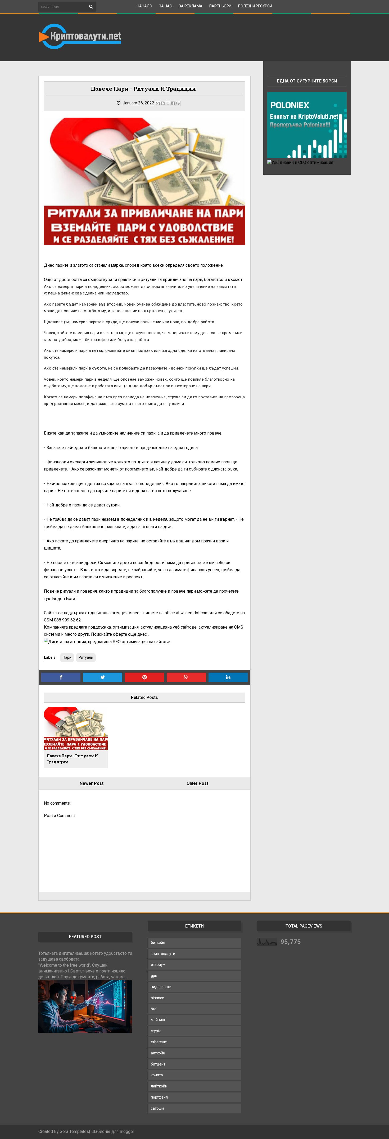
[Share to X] (167, 103)
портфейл (159, 1097)
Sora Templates (74, 1131)
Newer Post (91, 783)
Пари (67, 657)
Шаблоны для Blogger (112, 1131)
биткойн (158, 942)
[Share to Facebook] (172, 103)
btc (153, 1009)
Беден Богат (64, 598)
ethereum (159, 1042)
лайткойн (159, 1086)
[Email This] (157, 103)
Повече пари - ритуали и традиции (72, 759)
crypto (156, 1031)
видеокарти (161, 987)
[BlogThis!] (162, 103)
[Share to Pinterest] (177, 103)
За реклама (190, 6)
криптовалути (163, 954)
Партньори (220, 6)
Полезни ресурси (255, 6)
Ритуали (86, 657)
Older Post (197, 783)
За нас (165, 6)
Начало (144, 6)
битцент (158, 1064)
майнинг (158, 1020)
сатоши (157, 1108)
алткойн (158, 1053)
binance (157, 998)
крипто (157, 1075)
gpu (154, 976)
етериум (158, 964)
